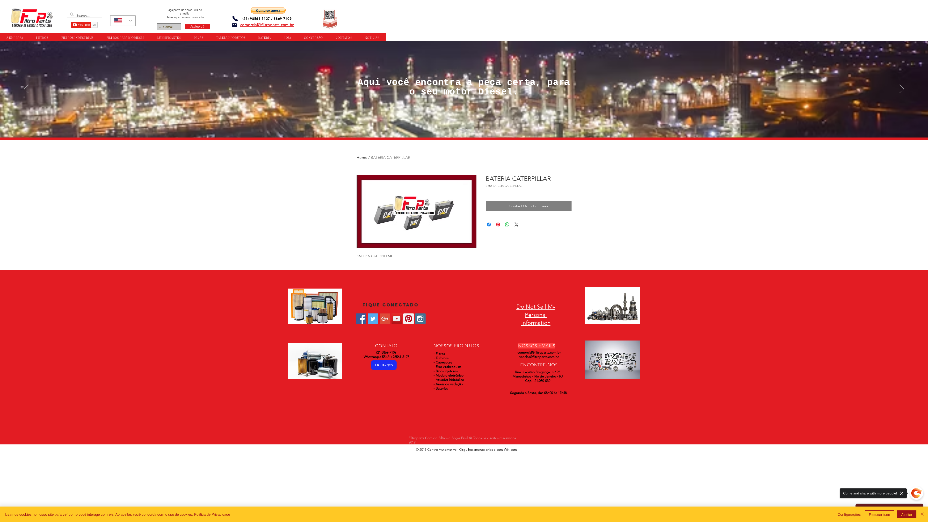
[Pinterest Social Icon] (408, 318)
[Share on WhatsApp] (507, 224)
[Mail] (234, 25)
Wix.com (510, 449)
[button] (268, 10)
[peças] (460, 129)
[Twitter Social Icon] (373, 318)
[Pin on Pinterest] (498, 224)
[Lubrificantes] (462, 129)
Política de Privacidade (212, 514)
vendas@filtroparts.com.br (539, 357)
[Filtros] (458, 129)
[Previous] (26, 89)
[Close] (922, 514)
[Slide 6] (468, 129)
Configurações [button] (849, 514)
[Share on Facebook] (489, 224)
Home (361, 157)
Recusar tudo (879, 514)
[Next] (901, 89)
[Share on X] (516, 224)
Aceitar (906, 514)
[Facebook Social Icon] (361, 318)
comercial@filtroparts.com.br (539, 352)
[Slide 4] (463, 129)
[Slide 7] (470, 129)
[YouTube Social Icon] (397, 318)
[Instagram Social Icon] (420, 318)
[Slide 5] (466, 130)
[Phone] (235, 18)
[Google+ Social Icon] (385, 318)
